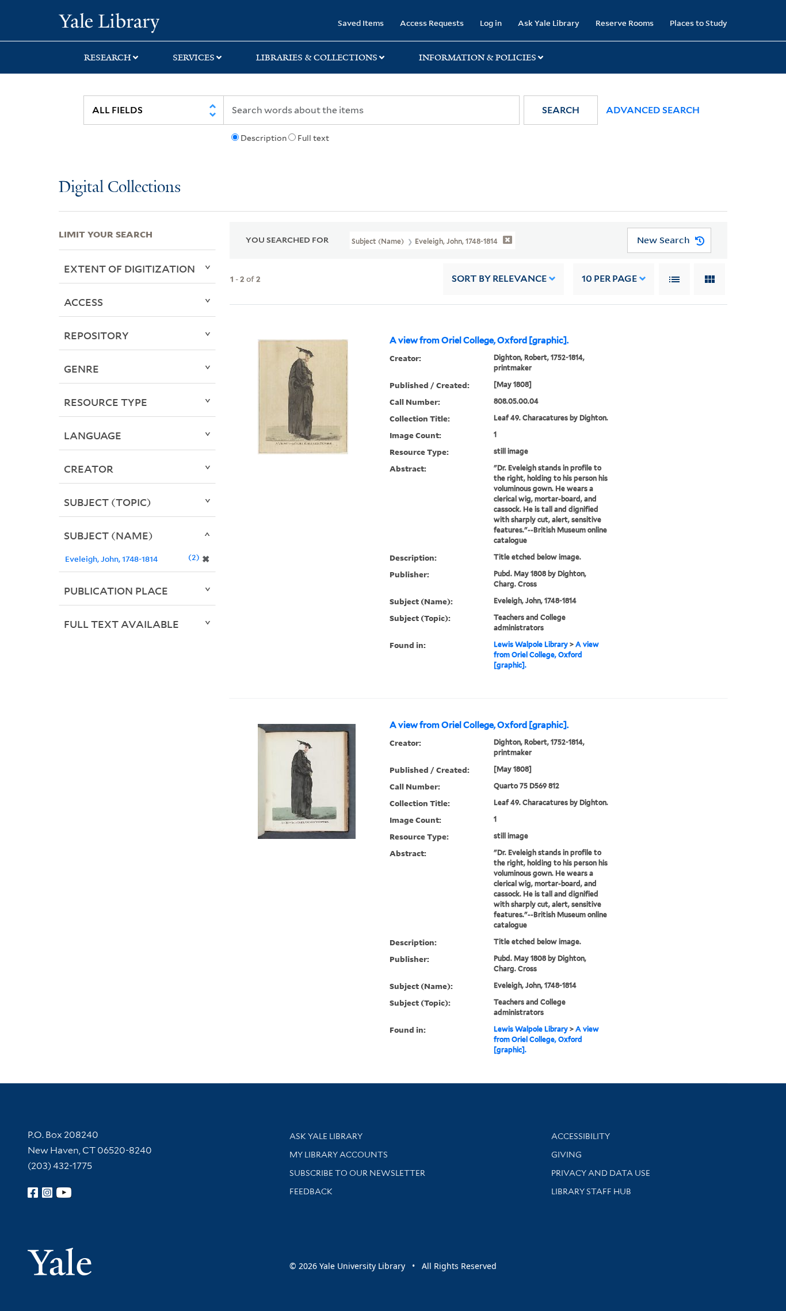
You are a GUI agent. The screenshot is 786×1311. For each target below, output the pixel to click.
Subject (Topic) (107, 502)
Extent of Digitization (129, 268)
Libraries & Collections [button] (316, 57)
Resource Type (105, 402)
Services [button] (194, 57)
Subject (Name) (108, 535)
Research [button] (107, 57)
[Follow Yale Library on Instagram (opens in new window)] (47, 1192)
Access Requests (432, 22)
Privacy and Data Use (600, 1173)
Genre (81, 368)
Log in (491, 22)
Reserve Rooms (625, 22)
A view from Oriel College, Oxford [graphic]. (479, 340)
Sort (499, 278)
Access (83, 302)
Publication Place (116, 590)
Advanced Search (653, 110)
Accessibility (580, 1136)
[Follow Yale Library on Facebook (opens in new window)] (33, 1192)
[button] (561, 110)
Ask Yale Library (548, 22)
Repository (96, 335)
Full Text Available (121, 624)
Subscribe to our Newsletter (357, 1173)
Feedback (311, 1191)
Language (92, 435)
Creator (88, 469)
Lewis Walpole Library (531, 644)
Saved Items (361, 22)
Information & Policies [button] (477, 57)
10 (609, 278)
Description (264, 138)
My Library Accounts (338, 1154)
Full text (313, 138)
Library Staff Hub (591, 1191)
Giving (566, 1154)
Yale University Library (109, 21)
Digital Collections (120, 188)
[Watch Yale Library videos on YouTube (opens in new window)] (63, 1192)
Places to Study (698, 22)
